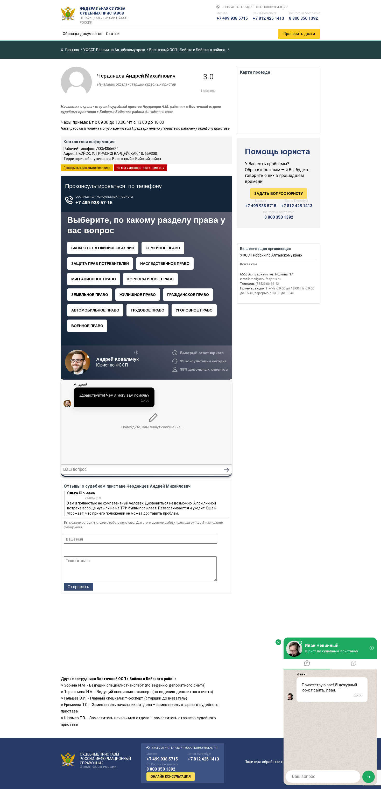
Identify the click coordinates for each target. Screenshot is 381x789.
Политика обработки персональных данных (282, 762)
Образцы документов (82, 33)
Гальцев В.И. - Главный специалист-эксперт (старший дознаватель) (125, 698)
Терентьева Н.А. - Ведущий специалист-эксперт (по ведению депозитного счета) (138, 691)
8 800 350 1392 (303, 18)
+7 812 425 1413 (268, 18)
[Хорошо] (80, 551)
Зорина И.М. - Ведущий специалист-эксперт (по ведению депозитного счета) (135, 685)
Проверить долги (299, 33)
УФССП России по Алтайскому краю (271, 255)
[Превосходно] (94, 551)
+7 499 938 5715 (232, 18)
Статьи (112, 33)
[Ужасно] (67, 551)
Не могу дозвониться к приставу (140, 168)
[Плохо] (73, 551)
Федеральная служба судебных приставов (103, 13)
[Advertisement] (146, 636)
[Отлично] (87, 551)
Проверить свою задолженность (87, 168)
